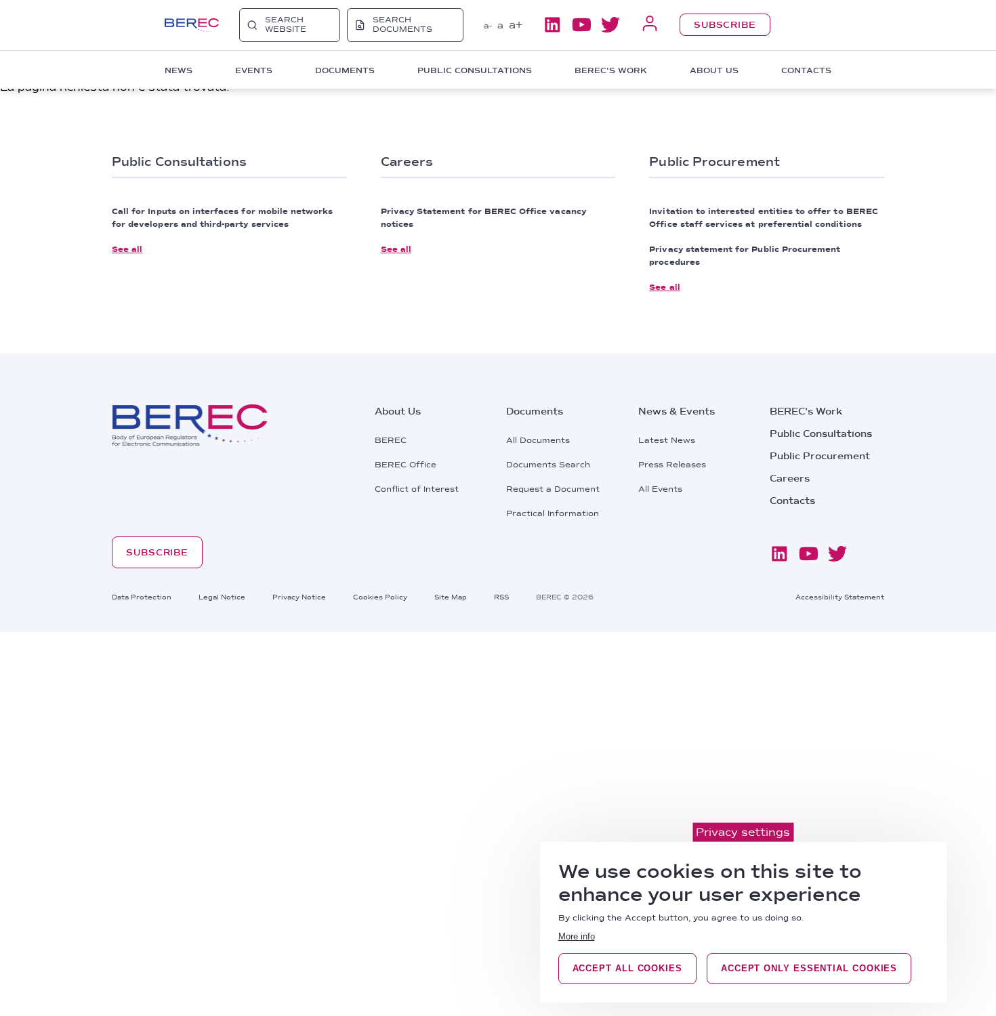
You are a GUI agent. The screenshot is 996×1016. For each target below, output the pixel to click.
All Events (660, 489)
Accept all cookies (627, 968)
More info (576, 936)
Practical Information (552, 513)
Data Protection (141, 597)
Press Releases (672, 464)
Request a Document (553, 489)
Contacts (806, 70)
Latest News (666, 440)
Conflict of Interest (417, 489)
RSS (501, 597)
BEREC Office (405, 464)
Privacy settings (743, 832)
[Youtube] (581, 25)
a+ (515, 24)
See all (127, 249)
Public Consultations (821, 433)
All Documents (538, 440)
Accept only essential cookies (809, 968)
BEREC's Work (806, 411)
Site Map (450, 597)
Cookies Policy (380, 597)
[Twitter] (610, 25)
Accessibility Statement (839, 597)
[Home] (192, 25)
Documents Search (548, 464)
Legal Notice (222, 597)
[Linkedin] (552, 25)
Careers (790, 478)
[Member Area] (649, 25)
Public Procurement (820, 455)
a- (488, 25)
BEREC (391, 440)
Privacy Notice (299, 597)
